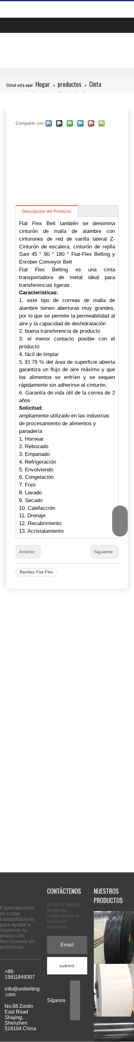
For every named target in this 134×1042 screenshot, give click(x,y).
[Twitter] (75, 1005)
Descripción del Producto (46, 211)
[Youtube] (75, 1015)
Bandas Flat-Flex (36, 571)
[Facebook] (75, 985)
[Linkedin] (75, 995)
